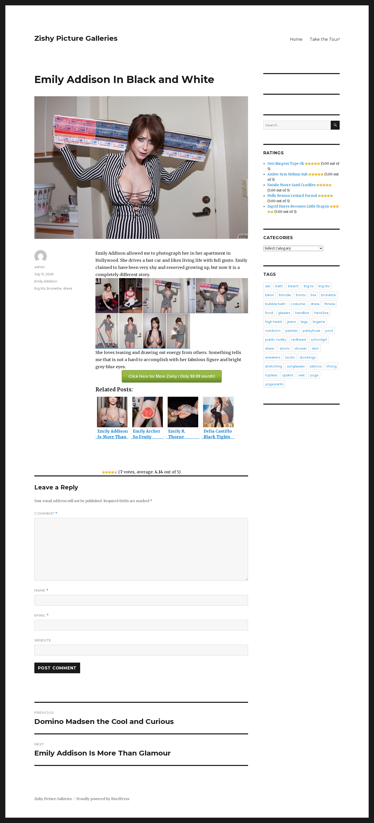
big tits (39, 288)
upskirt (287, 375)
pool (329, 330)
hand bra (321, 313)
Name (41, 590)
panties (291, 330)
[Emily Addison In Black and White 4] (222, 295)
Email (41, 615)
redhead (298, 339)
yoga (314, 375)
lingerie (319, 322)
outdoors (272, 330)
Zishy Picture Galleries (76, 38)
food (269, 313)
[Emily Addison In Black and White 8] (178, 330)
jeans (291, 322)
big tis (308, 286)
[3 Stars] (109, 472)
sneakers (272, 357)
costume (298, 304)
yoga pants (274, 384)
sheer (270, 348)
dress (67, 288)
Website (42, 640)
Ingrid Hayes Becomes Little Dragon (298, 206)
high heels (273, 322)
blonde (285, 295)
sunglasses (296, 366)
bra (313, 295)
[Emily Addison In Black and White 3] (169, 295)
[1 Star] (103, 472)
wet (301, 375)
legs (304, 322)
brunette (54, 288)
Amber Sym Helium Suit (287, 174)
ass (267, 286)
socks (290, 357)
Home (296, 39)
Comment (45, 513)
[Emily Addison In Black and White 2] (130, 295)
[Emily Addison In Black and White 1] (107, 295)
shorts (285, 348)
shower (301, 348)
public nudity (275, 339)
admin (39, 267)
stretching (273, 366)
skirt (315, 348)
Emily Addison (45, 281)
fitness (329, 304)
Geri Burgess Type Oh (285, 163)
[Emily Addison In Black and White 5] (107, 330)
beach (293, 286)
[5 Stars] (115, 472)
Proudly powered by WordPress (102, 799)
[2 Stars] (106, 472)
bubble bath (275, 304)
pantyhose (311, 330)
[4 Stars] (112, 472)
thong (332, 366)
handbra (302, 313)
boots (301, 295)
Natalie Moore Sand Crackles (291, 185)
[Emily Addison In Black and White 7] (154, 330)
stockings (307, 357)
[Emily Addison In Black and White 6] (130, 330)
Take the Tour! (325, 39)
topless (271, 375)
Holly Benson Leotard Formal (292, 196)
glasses (284, 313)
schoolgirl (319, 339)
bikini (269, 295)
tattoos (316, 366)
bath (279, 286)
